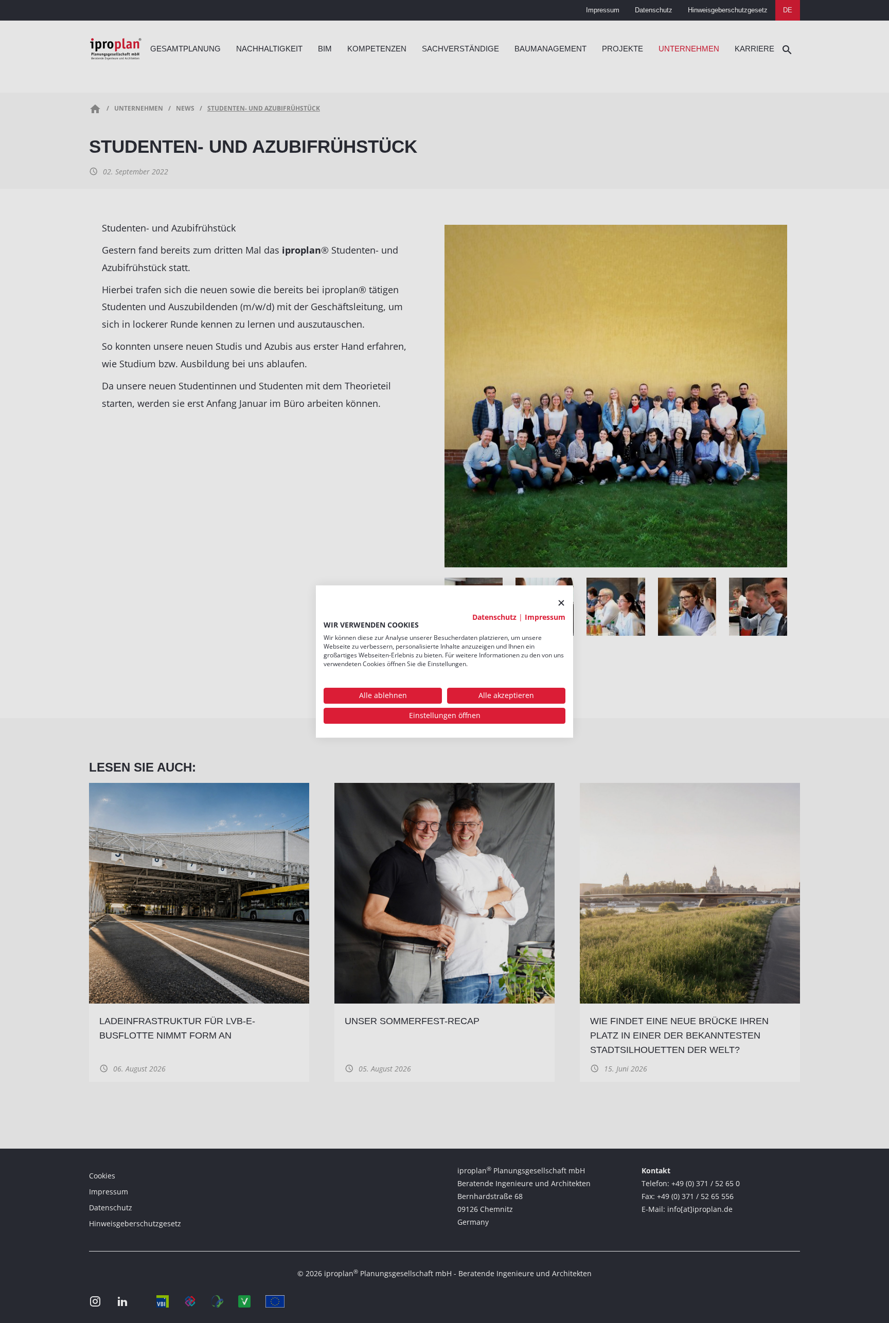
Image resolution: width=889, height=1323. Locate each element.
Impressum (545, 617)
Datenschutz (494, 617)
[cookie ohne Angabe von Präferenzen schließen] (561, 603)
